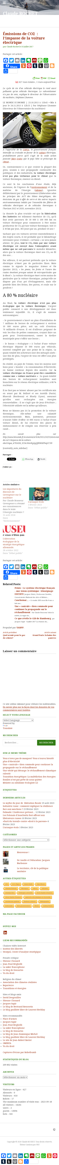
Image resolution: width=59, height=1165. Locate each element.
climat (6, 162)
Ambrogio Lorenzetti (25, 893)
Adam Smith (28, 884)
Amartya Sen (10, 893)
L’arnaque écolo (36, 502)
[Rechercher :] (29, 743)
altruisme (45, 888)
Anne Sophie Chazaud (13, 897)
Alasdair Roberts (11, 888)
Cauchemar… (22, 600)
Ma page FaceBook (14, 914)
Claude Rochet (13, 47)
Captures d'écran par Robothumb (19, 1052)
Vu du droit (8, 973)
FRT (38, 1145)
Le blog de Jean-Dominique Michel (20, 1034)
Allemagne (24, 888)
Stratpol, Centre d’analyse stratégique (22, 952)
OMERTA (7, 1043)
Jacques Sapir (9, 1003)
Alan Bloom (41, 884)
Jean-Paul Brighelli (12, 964)
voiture (42, 153)
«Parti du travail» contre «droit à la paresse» (25, 821)
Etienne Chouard (11, 961)
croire (19, 159)
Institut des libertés (13, 949)
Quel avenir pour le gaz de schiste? (14, 635)
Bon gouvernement (23, 906)
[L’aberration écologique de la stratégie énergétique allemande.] (14, 530)
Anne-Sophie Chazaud (44, 893)
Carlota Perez (47, 906)
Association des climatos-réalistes (20, 982)
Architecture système (12, 901)
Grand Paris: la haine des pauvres (44, 635)
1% (7, 884)
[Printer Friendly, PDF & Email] (44, 78)
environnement (39, 187)
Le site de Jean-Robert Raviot (17, 1040)
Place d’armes (10, 1019)
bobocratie (9, 906)
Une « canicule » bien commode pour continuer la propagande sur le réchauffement (34, 609)
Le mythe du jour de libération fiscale (22, 803)
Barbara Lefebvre (30, 901)
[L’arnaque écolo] (39, 494)
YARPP (20, 627)
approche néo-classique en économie (37, 897)
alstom (35, 888)
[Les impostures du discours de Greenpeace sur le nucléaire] (15, 505)
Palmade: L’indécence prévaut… (19, 812)
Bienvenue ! (23, 852)
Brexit (37, 906)
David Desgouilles (12, 997)
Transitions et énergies (14, 988)
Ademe (38, 190)
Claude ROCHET (20, 13)
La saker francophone (14, 967)
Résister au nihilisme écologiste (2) (20, 783)
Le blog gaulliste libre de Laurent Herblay (24, 1010)
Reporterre (8, 985)
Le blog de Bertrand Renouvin (18, 1006)
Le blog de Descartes (13, 970)
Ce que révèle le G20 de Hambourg (33, 618)
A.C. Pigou (16, 884)
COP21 (26, 149)
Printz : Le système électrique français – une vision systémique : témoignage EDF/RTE (35, 591)
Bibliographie (44, 901)
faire (13, 159)
